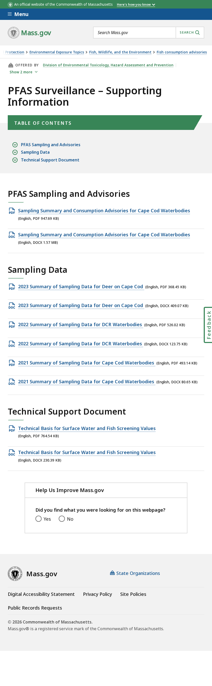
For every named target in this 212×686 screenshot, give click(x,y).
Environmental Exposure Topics (56, 52)
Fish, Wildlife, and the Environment (120, 52)
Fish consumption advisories (182, 52)
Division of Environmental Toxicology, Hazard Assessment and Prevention (108, 65)
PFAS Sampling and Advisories (50, 144)
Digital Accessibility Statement (41, 594)
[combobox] (148, 32)
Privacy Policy (97, 594)
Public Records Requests (35, 608)
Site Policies (133, 594)
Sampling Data (35, 152)
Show (21, 72)
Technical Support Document (50, 160)
